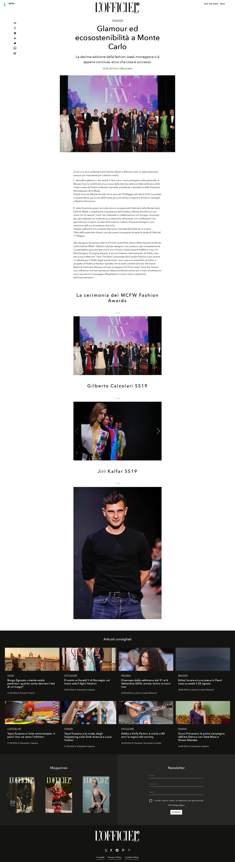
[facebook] (15, 28)
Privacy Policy (179, 805)
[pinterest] (15, 33)
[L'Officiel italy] (117, 8)
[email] (15, 23)
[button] (158, 346)
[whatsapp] (15, 48)
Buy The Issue (211, 4)
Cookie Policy (132, 857)
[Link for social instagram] (117, 850)
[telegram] (15, 53)
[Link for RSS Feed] (129, 850)
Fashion (117, 20)
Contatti (100, 857)
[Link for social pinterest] (123, 850)
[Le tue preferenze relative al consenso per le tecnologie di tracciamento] (4, 4)
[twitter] (15, 43)
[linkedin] (15, 38)
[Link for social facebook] (111, 850)
